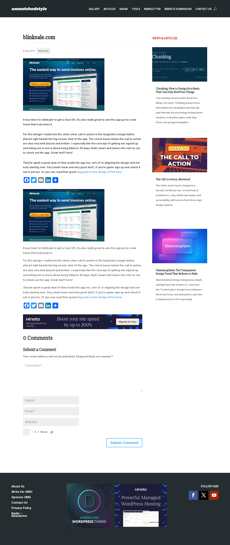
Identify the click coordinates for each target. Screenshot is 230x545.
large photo (43, 51)
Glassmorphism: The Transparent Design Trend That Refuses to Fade (176, 271)
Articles (110, 9)
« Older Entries (164, 317)
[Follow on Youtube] (214, 495)
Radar (123, 9)
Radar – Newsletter (19, 515)
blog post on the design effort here (99, 172)
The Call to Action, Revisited (173, 179)
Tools (136, 9)
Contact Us (204, 9)
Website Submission (178, 9)
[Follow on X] (203, 495)
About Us (18, 486)
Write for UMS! (22, 492)
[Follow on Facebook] (193, 495)
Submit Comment (124, 443)
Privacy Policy (21, 508)
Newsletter (152, 9)
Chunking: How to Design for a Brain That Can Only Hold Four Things (177, 90)
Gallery (94, 9)
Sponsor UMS (21, 497)
